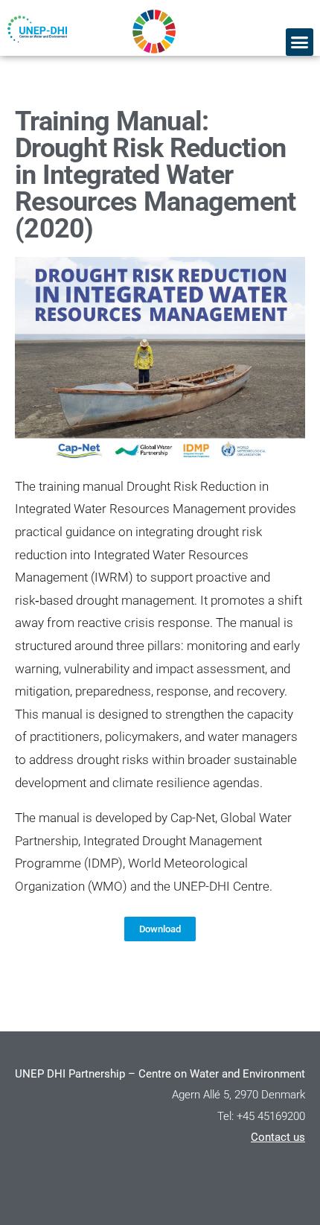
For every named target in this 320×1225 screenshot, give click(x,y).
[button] (300, 42)
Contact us (278, 1137)
